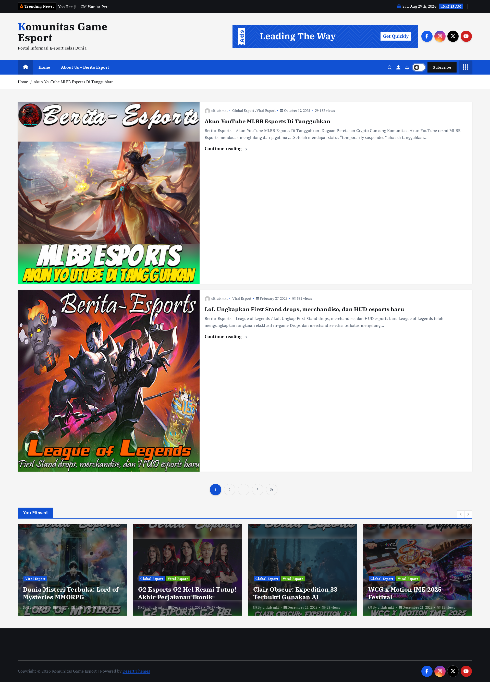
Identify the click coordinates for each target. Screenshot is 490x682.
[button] (461, 514)
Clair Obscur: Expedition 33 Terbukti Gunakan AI (295, 593)
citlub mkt (219, 110)
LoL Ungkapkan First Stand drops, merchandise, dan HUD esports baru (304, 309)
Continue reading (224, 148)
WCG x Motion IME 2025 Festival (405, 593)
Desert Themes (136, 671)
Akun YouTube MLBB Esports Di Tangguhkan (74, 81)
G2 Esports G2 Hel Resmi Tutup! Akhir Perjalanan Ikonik (187, 593)
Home (45, 67)
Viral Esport (266, 110)
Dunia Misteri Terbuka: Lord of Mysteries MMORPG (70, 593)
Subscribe (442, 67)
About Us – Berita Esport (85, 67)
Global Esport (243, 110)
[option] (72, 570)
